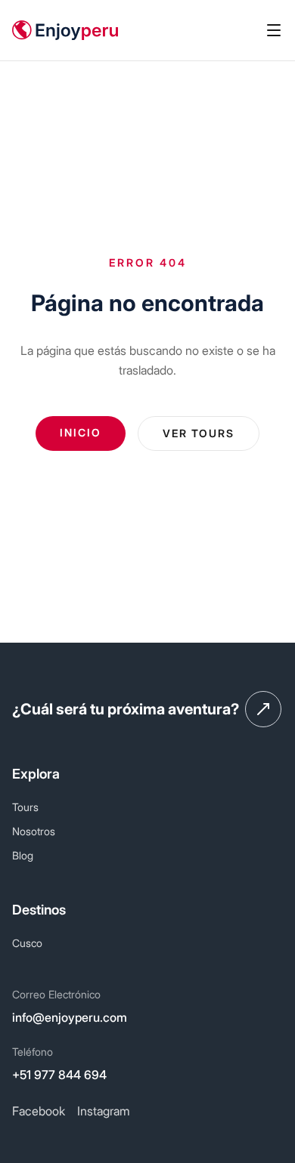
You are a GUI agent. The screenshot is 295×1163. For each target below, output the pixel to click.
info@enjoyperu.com (69, 1017)
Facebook (38, 1110)
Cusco (27, 942)
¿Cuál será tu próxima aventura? (125, 709)
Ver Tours (198, 433)
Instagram (103, 1110)
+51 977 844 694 (59, 1074)
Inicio (80, 432)
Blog (22, 855)
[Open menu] (274, 30)
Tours (25, 807)
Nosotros (33, 831)
